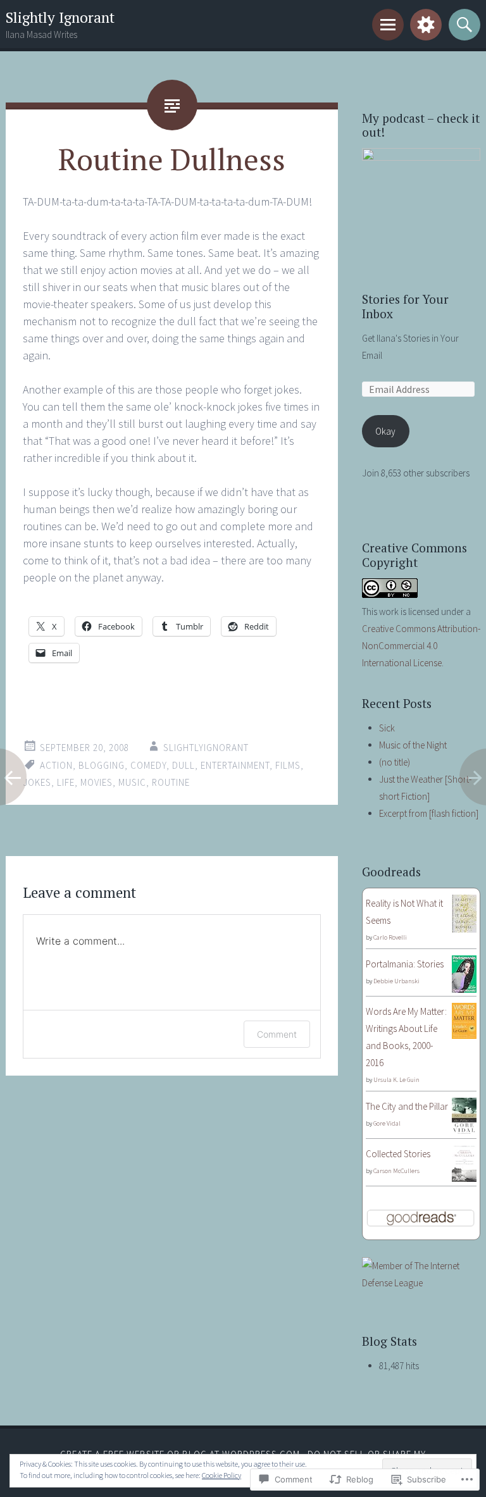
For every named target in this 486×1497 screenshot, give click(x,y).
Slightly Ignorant (60, 17)
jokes (37, 782)
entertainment (235, 765)
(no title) (394, 762)
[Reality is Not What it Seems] (464, 929)
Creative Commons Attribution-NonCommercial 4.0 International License (421, 646)
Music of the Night (413, 745)
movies (96, 782)
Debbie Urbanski (396, 981)
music (132, 782)
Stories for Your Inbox (405, 306)
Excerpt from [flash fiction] (428, 813)
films (288, 765)
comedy (148, 765)
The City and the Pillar (407, 1106)
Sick (387, 728)
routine (171, 782)
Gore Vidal (387, 1123)
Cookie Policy (221, 1475)
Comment (277, 1034)
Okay (385, 431)
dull (183, 765)
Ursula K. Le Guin (396, 1080)
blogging (101, 765)
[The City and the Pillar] (464, 1132)
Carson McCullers (396, 1171)
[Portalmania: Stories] (464, 989)
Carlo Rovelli (390, 937)
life (66, 782)
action (56, 765)
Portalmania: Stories (405, 964)
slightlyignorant (206, 748)
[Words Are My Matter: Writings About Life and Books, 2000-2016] (464, 1035)
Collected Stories (398, 1154)
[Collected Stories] (464, 1178)
